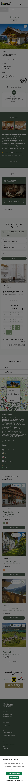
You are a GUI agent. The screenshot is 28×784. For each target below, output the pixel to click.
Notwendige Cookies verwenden (14, 780)
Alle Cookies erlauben (14, 773)
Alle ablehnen (14, 777)
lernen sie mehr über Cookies (8, 769)
